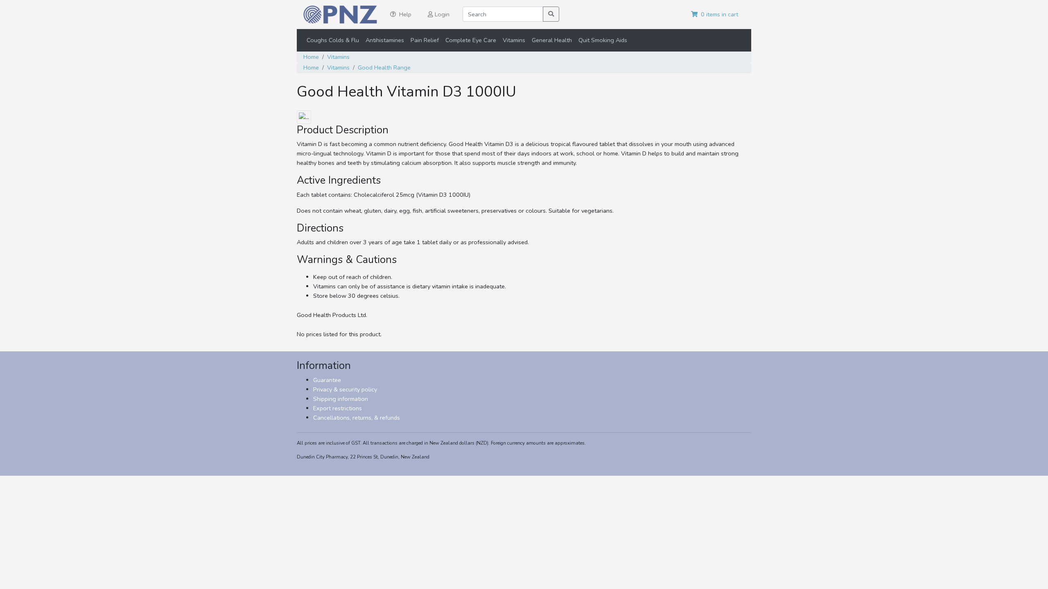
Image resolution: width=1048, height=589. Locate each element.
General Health (552, 40)
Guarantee (327, 380)
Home (311, 57)
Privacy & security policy (345, 389)
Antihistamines (385, 40)
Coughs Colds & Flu (333, 40)
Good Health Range (384, 67)
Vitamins (514, 40)
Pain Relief (425, 40)
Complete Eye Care (470, 40)
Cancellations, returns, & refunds (356, 418)
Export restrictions (337, 408)
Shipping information (340, 399)
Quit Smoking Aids (602, 40)
